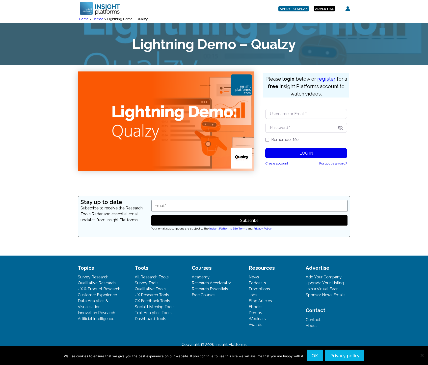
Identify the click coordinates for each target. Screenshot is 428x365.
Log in (306, 153)
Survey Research (93, 277)
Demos (255, 312)
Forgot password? (333, 163)
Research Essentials (210, 289)
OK (315, 355)
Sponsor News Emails (326, 295)
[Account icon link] (347, 8)
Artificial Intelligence (96, 318)
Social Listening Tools (155, 306)
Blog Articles (260, 301)
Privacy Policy (262, 228)
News (254, 277)
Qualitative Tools (150, 289)
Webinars (257, 318)
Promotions (259, 289)
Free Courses (203, 295)
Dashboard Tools (150, 318)
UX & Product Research (99, 289)
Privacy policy (344, 355)
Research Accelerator (211, 283)
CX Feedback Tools (152, 301)
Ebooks (256, 306)
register (326, 79)
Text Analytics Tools (153, 312)
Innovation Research (96, 312)
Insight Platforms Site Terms (228, 228)
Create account (276, 163)
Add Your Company (324, 277)
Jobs (253, 295)
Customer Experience (97, 295)
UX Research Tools (152, 295)
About (311, 325)
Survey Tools (147, 283)
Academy (201, 277)
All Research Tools (152, 277)
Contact (313, 319)
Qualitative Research (97, 283)
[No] (421, 355)
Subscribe (249, 220)
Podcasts (257, 283)
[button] (293, 9)
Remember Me (284, 139)
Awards (255, 324)
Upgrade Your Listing (325, 283)
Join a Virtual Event (323, 289)
